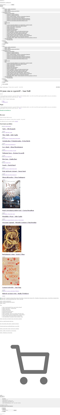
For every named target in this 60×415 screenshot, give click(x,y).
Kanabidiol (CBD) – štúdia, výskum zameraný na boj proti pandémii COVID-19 (22, 37)
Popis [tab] (3, 101)
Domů (1, 87)
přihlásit (16, 121)
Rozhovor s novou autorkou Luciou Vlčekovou (16, 17)
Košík (6, 41)
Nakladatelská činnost (6, 12)
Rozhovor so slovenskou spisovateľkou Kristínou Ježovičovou (18, 19)
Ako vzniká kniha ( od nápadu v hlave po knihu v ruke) (17, 32)
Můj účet (4, 40)
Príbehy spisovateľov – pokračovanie (14, 27)
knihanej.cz (2, 0)
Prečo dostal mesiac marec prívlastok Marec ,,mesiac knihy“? (13, 314)
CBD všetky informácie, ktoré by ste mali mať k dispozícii (18, 36)
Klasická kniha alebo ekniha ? (12, 29)
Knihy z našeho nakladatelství (10, 8)
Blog (6, 23)
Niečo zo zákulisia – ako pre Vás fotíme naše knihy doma (17, 31)
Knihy (3, 7)
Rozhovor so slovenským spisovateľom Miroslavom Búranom (18, 18)
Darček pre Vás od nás (6, 310)
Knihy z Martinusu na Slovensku (6, 332)
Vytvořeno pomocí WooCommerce (6, 406)
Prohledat (4, 409)
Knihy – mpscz (7, 10)
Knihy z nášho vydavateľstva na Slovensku (8, 330)
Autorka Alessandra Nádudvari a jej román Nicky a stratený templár (19, 24)
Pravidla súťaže (10, 39)
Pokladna (6, 42)
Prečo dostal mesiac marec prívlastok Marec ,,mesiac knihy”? (18, 34)
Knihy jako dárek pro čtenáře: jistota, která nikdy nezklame (11, 318)
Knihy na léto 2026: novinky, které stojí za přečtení (9, 328)
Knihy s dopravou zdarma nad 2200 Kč (12, 11)
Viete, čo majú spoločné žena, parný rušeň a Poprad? (17, 25)
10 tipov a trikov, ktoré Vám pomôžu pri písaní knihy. (17, 33)
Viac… (20, 97)
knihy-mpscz (5, 87)
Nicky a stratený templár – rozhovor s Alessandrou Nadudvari (18, 16)
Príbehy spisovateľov (11, 28)
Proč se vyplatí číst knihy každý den (6, 321)
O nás (6, 21)
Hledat (13, 4)
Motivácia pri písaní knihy (12, 30)
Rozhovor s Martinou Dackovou (13, 15)
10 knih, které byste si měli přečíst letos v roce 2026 (9, 326)
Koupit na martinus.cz (5, 110)
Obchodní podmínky (8, 38)
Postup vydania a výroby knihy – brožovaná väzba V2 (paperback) (19, 35)
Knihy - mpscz (2, 303)
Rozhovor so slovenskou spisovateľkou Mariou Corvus (17, 20)
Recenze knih (7, 22)
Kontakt (3, 43)
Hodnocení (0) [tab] (5, 102)
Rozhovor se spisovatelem (9, 13)
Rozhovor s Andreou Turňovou (13, 14)
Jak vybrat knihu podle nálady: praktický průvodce (9, 323)
